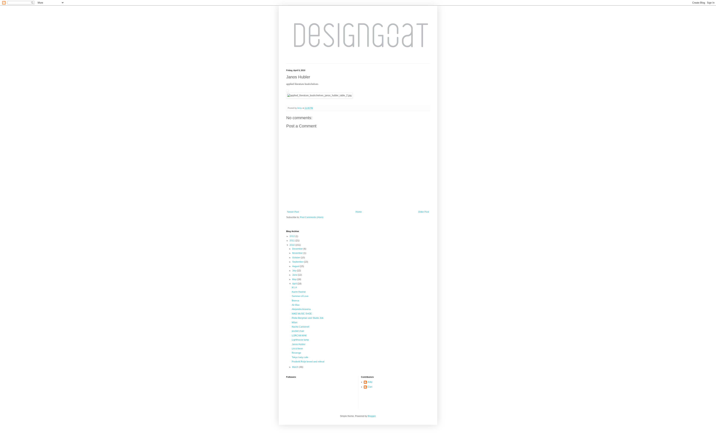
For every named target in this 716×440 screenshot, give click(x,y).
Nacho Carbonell (300, 326)
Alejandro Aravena (301, 309)
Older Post (423, 212)
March (295, 367)
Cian (370, 387)
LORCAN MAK (299, 335)
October (296, 257)
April (294, 283)
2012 (292, 236)
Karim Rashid (299, 292)
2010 (292, 245)
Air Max (295, 305)
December (297, 249)
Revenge (296, 353)
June (295, 275)
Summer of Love (300, 296)
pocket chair (298, 331)
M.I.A (294, 287)
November (297, 253)
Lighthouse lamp (300, 340)
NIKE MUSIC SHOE (302, 313)
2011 (292, 240)
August (296, 266)
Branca (295, 300)
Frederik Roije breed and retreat (308, 361)
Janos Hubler (298, 344)
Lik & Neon (297, 348)
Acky (370, 382)
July (294, 270)
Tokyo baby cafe (300, 357)
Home (359, 212)
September (298, 262)
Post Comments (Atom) (311, 217)
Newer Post (293, 212)
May (294, 279)
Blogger (372, 416)
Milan (294, 322)
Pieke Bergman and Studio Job (307, 318)
